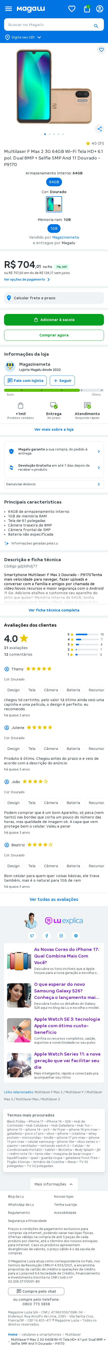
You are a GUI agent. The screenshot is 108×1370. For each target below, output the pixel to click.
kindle (48, 1137)
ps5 (46, 1129)
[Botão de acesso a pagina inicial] (39, 8)
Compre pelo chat (39, 1291)
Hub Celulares (37, 1125)
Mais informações (50, 1184)
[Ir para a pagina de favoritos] (71, 8)
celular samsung (41, 1142)
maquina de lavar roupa (72, 1154)
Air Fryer (59, 1129)
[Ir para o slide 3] (54, 134)
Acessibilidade (65, 1213)
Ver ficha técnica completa (54, 610)
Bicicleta (65, 1150)
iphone (63, 1133)
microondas (31, 1137)
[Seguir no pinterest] (76, 936)
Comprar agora (54, 335)
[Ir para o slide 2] (49, 134)
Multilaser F (75, 1092)
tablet (50, 1150)
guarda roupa (51, 1158)
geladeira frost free (81, 1158)
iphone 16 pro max (83, 1129)
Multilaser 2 (51, 1099)
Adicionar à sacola (57, 320)
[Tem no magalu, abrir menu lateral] (8, 8)
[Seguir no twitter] (32, 936)
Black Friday (16, 1121)
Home (13, 1334)
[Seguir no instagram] (61, 936)
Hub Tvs (83, 1125)
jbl (98, 1150)
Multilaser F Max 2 (49, 1092)
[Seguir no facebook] (46, 936)
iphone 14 (32, 1129)
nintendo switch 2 (54, 1146)
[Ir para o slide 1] (45, 134)
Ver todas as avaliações (54, 899)
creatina (78, 1133)
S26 (68, 1121)
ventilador (29, 1146)
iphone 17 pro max (71, 1137)
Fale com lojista (28, 381)
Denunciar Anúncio (21, 484)
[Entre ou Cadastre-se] (99, 8)
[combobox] (54, 24)
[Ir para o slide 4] (58, 134)
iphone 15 (14, 1129)
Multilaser (73, 1334)
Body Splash (84, 1150)
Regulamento (19, 1213)
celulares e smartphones (41, 1334)
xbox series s (87, 1142)
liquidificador (17, 1158)
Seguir (65, 381)
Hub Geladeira (62, 1125)
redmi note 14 (21, 1154)
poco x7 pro (34, 1133)
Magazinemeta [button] (65, 237)
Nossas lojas (64, 1196)
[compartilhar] (99, 128)
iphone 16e (65, 1142)
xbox (50, 1133)
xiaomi (12, 1146)
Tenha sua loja (65, 1204)
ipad (34, 1158)
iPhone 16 (54, 1121)
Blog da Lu (16, 1196)
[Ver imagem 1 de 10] (54, 86)
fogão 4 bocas (18, 1162)
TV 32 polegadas (40, 1166)
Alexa (71, 1162)
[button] (96, 26)
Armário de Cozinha (48, 1162)
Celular (77, 1146)
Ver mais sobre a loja (54, 429)
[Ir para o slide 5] (63, 134)
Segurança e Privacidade (27, 1221)
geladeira (14, 1133)
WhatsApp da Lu (21, 1204)
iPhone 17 (36, 1121)
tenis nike (42, 1154)
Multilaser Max (27, 1099)
